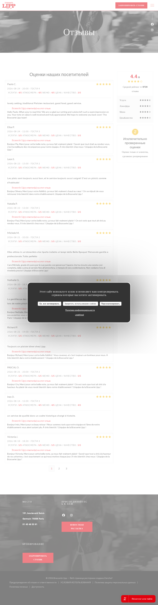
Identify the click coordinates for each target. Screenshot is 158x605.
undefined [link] (79, 315)
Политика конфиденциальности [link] (80, 310)
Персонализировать (110, 303)
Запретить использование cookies (80, 303)
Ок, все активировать (49, 303)
